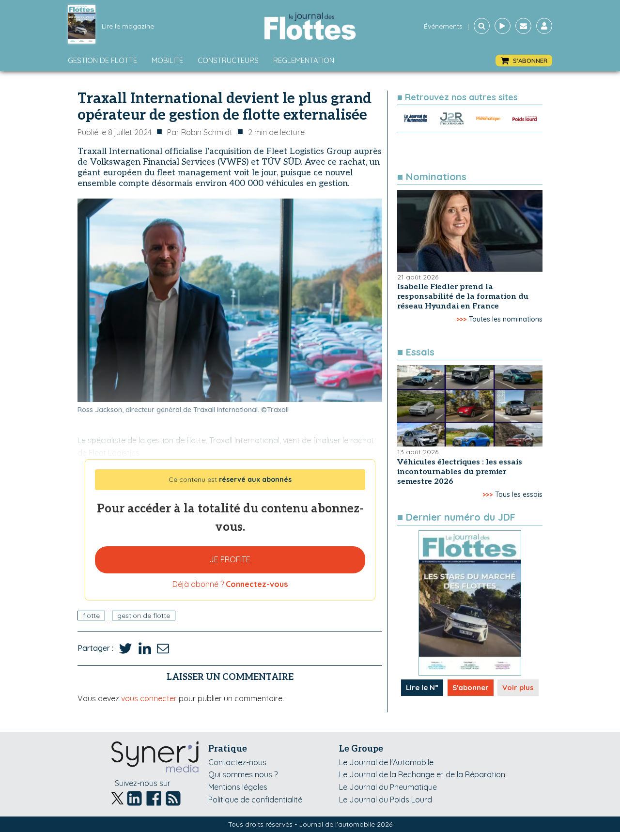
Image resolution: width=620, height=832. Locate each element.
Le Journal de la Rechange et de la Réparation (422, 774)
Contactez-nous (237, 762)
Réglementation (303, 60)
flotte (91, 615)
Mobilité (167, 60)
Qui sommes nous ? (243, 774)
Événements (443, 26)
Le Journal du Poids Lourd (385, 799)
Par (199, 132)
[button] (524, 61)
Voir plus (518, 687)
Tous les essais (518, 494)
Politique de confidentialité (255, 799)
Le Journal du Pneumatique (388, 787)
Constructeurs (228, 60)
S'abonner (470, 687)
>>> (461, 319)
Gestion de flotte (102, 60)
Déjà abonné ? (230, 584)
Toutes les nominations (505, 319)
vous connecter (149, 698)
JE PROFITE (229, 559)
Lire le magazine (128, 26)
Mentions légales (237, 787)
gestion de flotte (143, 615)
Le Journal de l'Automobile (386, 762)
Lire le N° (422, 687)
